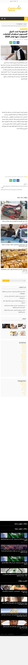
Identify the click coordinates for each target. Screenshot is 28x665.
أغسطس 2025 (23, 361)
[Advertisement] (14, 96)
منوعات (24, 394)
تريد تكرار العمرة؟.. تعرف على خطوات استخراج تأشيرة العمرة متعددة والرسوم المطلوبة (14, 306)
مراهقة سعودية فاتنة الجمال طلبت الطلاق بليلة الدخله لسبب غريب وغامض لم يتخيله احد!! (14, 603)
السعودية (18, 176)
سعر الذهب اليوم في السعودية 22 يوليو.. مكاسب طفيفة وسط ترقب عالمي (14, 270)
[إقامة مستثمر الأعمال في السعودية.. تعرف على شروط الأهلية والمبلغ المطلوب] (14, 535)
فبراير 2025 (24, 371)
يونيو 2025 (24, 364)
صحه (25, 391)
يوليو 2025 (24, 363)
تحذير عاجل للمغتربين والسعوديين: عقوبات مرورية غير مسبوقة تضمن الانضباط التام (14, 245)
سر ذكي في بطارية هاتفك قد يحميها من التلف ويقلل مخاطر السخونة (14, 302)
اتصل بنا (2, 634)
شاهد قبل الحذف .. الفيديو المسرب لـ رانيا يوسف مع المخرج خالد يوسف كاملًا (14, 592)
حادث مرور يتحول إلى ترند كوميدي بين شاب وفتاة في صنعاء (14, 221)
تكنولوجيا (24, 386)
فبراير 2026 (24, 351)
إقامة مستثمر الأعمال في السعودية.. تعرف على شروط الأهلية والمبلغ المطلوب (13, 292)
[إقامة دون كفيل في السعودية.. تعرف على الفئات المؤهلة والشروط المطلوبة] (14, 558)
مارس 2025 (24, 369)
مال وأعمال (24, 392)
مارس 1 (24, 374)
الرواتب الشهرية (23, 176)
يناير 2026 (24, 353)
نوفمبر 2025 (24, 356)
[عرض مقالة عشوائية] (2, 19)
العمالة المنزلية (14, 176)
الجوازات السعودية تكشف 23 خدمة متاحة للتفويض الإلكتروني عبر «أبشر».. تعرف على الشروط (15, 575)
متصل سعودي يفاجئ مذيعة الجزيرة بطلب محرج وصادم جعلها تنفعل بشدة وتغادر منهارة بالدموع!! (14, 615)
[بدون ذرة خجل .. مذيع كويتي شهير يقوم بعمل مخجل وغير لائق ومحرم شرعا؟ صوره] (14, 622)
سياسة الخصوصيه (11, 634)
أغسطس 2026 (23, 344)
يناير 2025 (24, 373)
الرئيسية (24, 24)
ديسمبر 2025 (23, 354)
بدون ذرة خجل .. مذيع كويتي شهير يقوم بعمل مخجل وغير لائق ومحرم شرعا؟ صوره (15, 627)
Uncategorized (19, 24)
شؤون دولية (24, 387)
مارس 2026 (24, 349)
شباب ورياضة (23, 389)
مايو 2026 (24, 346)
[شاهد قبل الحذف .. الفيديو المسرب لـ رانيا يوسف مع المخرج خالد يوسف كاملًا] (14, 587)
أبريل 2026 (24, 348)
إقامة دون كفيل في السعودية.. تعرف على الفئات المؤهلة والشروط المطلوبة (14, 311)
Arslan (25, 39)
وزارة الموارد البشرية (8, 176)
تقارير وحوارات (23, 384)
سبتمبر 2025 (24, 359)
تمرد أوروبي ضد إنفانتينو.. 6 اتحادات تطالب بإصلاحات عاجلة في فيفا (14, 297)
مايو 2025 (24, 366)
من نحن (6, 634)
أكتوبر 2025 (24, 358)
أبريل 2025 (24, 368)
